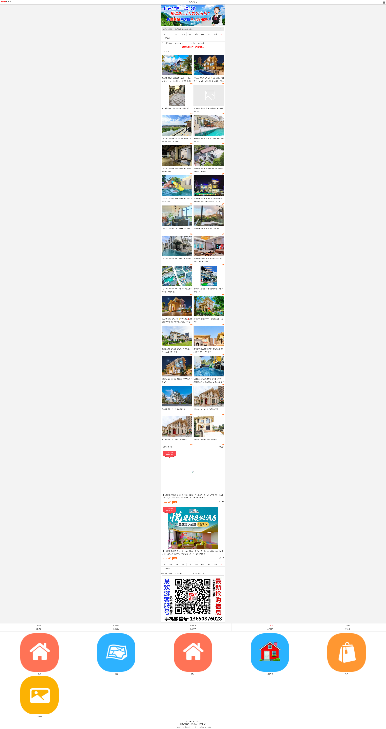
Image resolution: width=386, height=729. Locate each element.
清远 (183, 34)
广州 (170, 34)
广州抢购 (347, 625)
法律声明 (201, 727)
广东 (164, 34)
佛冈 (202, 34)
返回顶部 (208, 727)
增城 (215, 34)
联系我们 (186, 727)
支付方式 (193, 727)
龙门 (196, 34)
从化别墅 (193, 629)
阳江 (209, 34)
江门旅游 (270, 625)
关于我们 (178, 727)
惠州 (177, 34)
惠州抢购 (116, 629)
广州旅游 (38, 625)
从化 (189, 34)
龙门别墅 (270, 629)
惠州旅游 (116, 625)
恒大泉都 (167, 38)
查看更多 (221, 447)
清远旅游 (193, 625)
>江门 (169, 52)
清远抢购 (38, 629)
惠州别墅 (347, 629)
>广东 (165, 52)
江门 (222, 34)
